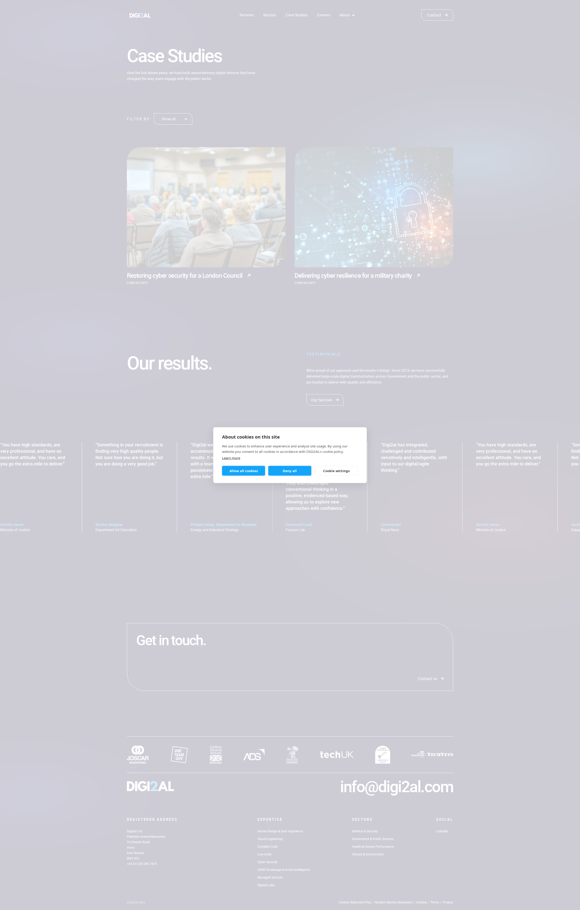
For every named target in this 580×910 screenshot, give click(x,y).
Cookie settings (336, 470)
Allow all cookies (244, 470)
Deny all (290, 470)
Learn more (231, 457)
